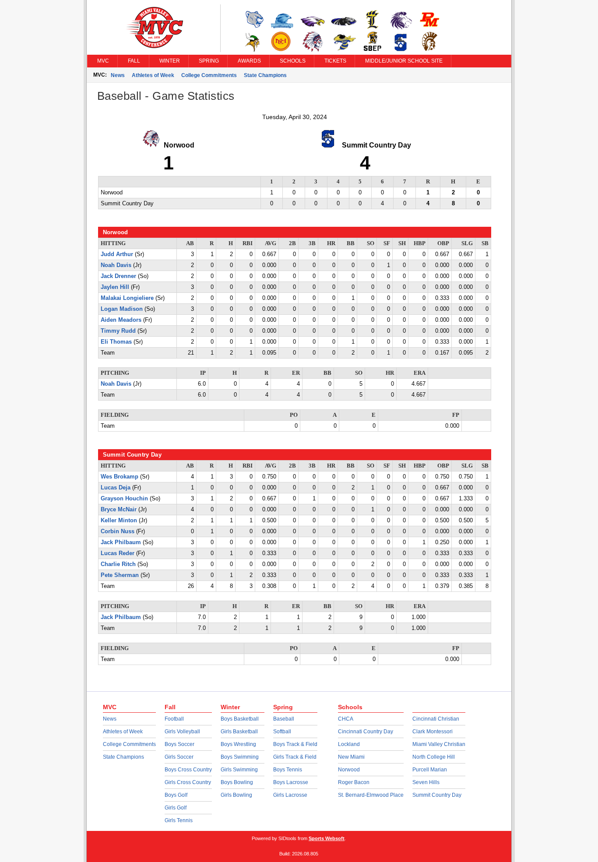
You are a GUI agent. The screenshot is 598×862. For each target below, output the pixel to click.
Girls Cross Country (188, 782)
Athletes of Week (153, 75)
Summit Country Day (436, 795)
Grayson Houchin (124, 499)
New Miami (351, 757)
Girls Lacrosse (290, 795)
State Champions (265, 75)
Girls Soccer (179, 757)
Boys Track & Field (295, 744)
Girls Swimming (239, 770)
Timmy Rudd (118, 331)
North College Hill (433, 757)
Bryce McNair (119, 510)
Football (174, 719)
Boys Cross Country (188, 770)
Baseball (283, 719)
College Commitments (209, 75)
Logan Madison (122, 309)
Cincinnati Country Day (365, 731)
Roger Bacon (353, 782)
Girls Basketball (239, 731)
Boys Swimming (240, 757)
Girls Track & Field (295, 757)
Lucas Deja (115, 488)
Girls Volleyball (182, 731)
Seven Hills (426, 782)
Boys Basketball (240, 719)
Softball (282, 731)
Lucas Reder (117, 553)
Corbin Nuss (117, 531)
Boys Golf (176, 795)
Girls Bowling (236, 795)
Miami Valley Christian (438, 744)
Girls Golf (175, 808)
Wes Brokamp (119, 477)
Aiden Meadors (121, 320)
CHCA (345, 719)
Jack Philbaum (121, 542)
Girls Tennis (179, 820)
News (118, 75)
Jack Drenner (118, 276)
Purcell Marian (429, 770)
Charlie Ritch (118, 564)
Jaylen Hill (115, 287)
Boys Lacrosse (290, 782)
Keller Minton (119, 520)
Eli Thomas (116, 342)
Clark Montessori (432, 731)
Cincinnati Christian (435, 719)
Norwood (349, 770)
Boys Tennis (287, 770)
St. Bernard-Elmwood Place (371, 795)
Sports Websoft (327, 838)
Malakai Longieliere (127, 298)
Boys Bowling (237, 782)
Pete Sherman (120, 575)
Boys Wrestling (238, 744)
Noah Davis (116, 265)
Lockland (349, 744)
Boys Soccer (179, 744)
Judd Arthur (117, 254)
